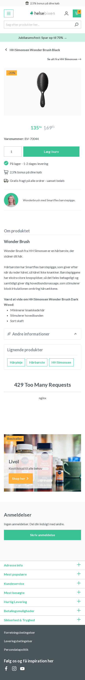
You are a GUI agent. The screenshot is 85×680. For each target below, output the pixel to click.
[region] (42, 90)
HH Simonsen (61, 362)
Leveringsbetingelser (18, 641)
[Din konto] (66, 13)
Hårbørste (37, 362)
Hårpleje (16, 362)
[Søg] (76, 24)
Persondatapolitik (16, 649)
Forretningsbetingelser (19, 632)
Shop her (19, 478)
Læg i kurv (51, 151)
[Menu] (8, 13)
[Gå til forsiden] (42, 13)
